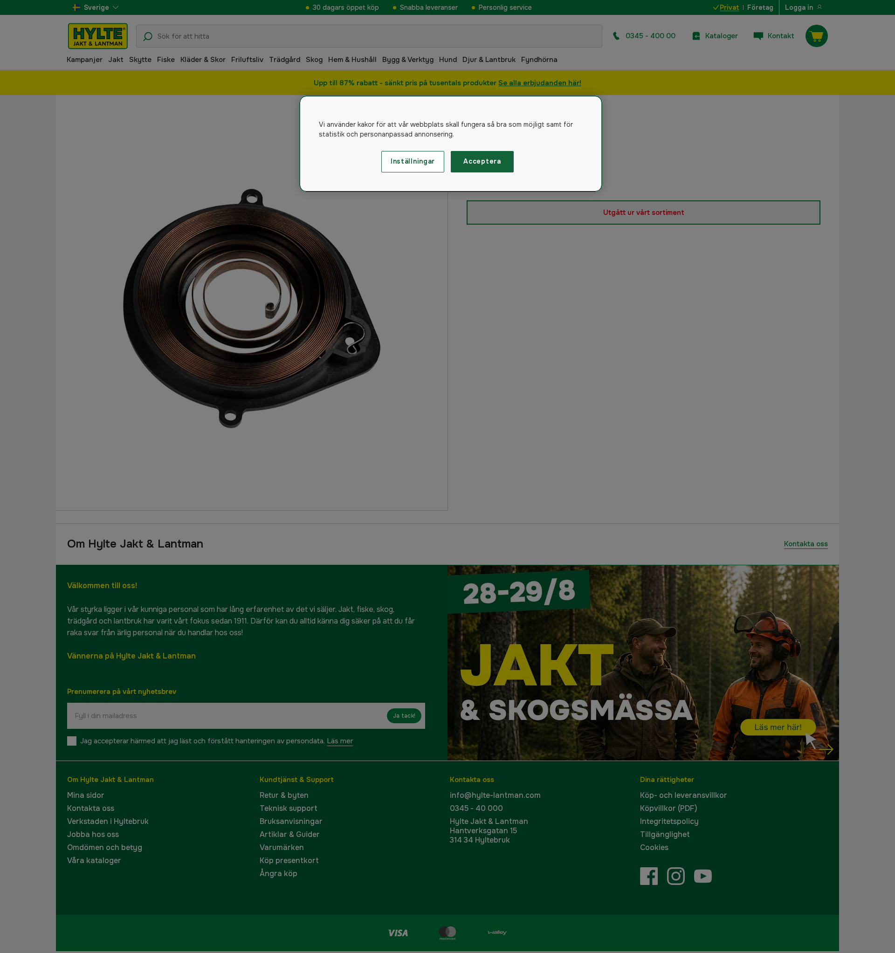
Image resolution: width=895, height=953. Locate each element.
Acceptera (482, 161)
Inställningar (413, 161)
